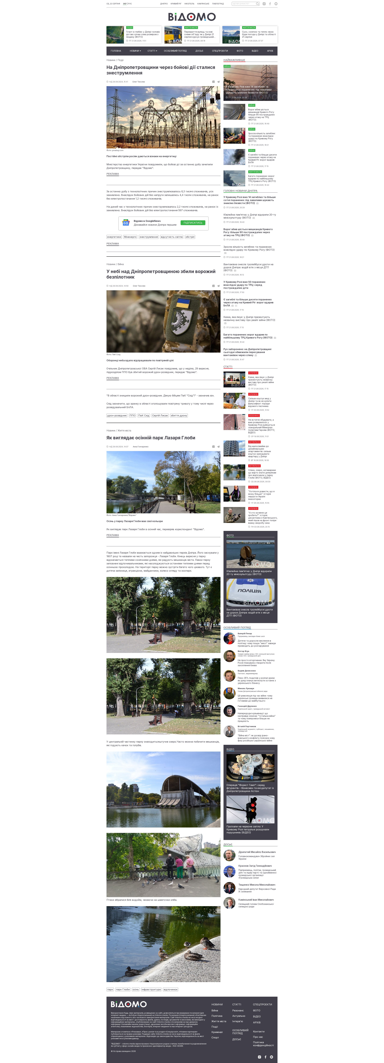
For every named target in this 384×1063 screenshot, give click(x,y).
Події (121, 60)
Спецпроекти (220, 51)
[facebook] (270, 3)
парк (110, 989)
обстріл (190, 236)
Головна (116, 51)
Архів (270, 51)
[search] (257, 3)
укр (125, 4)
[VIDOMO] (192, 17)
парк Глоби (123, 989)
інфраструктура (151, 989)
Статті (151, 51)
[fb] (213, 82)
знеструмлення (149, 236)
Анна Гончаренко (140, 446)
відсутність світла (172, 236)
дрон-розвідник (117, 415)
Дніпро (164, 4)
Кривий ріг (176, 4)
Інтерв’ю (237, 1021)
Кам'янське (203, 4)
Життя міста (124, 430)
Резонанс (238, 1010)
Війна (121, 264)
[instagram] (264, 3)
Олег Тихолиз (138, 82)
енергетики (114, 236)
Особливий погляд (175, 51)
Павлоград (218, 4)
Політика (217, 1015)
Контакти (258, 1031)
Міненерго (130, 236)
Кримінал (217, 1032)
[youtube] (276, 3)
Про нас (258, 1036)
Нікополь (189, 4)
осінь (136, 989)
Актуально (238, 1015)
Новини (134, 51)
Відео (255, 51)
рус (130, 4)
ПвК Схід (143, 415)
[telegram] (218, 82)
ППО (132, 415)
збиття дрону (179, 415)
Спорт (215, 1037)
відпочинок (170, 989)
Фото (240, 51)
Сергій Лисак (160, 415)
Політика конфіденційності (263, 1044)
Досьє (199, 51)
